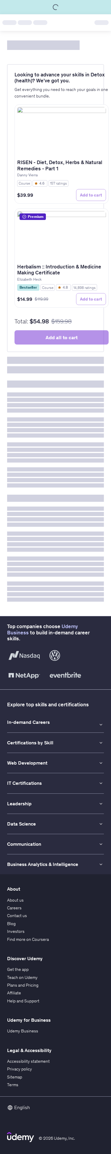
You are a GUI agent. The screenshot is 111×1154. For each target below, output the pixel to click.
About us (15, 900)
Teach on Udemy (22, 977)
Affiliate (14, 993)
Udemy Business (22, 1031)
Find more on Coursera (28, 939)
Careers (14, 908)
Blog (11, 923)
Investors (16, 931)
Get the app (18, 969)
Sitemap (14, 1077)
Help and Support (23, 1001)
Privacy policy (19, 1069)
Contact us (17, 915)
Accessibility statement (28, 1061)
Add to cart (91, 195)
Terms (12, 1084)
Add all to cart (62, 337)
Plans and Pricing (22, 985)
